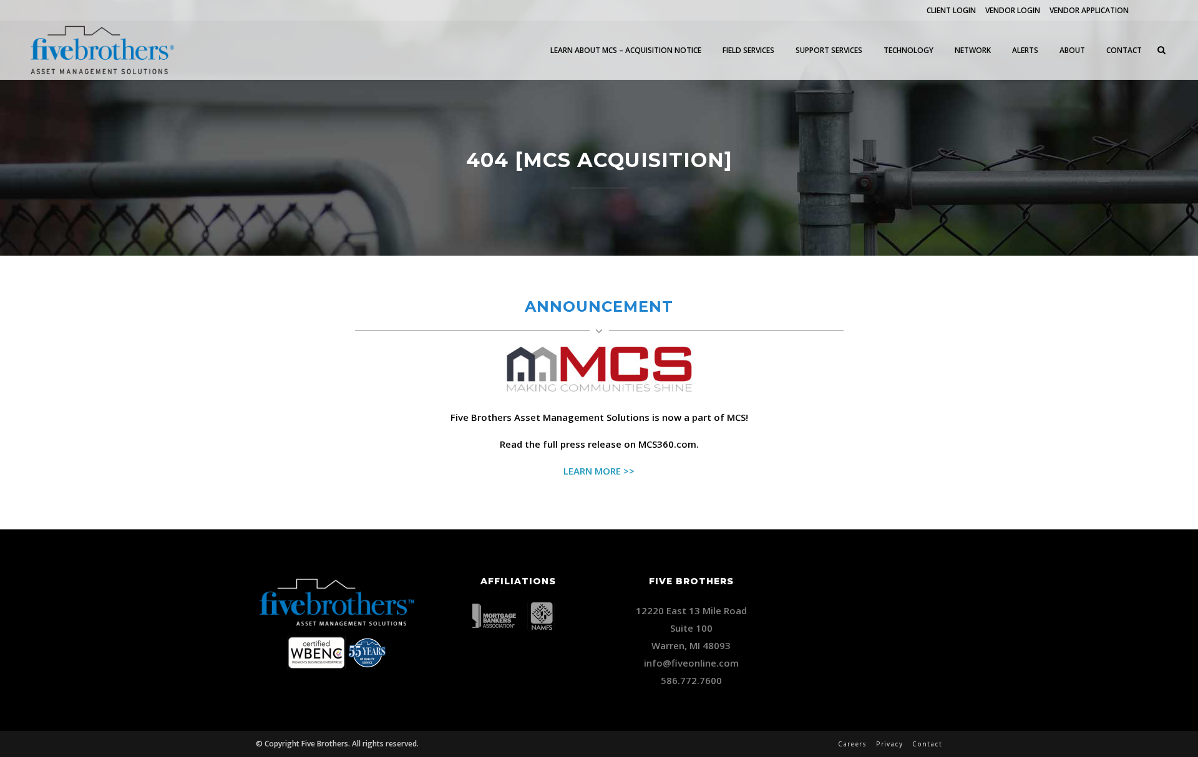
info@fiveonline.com (691, 663)
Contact (927, 744)
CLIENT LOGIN (951, 10)
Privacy (889, 744)
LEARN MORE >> (599, 471)
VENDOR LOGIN (1012, 10)
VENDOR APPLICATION (1089, 10)
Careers (852, 744)
